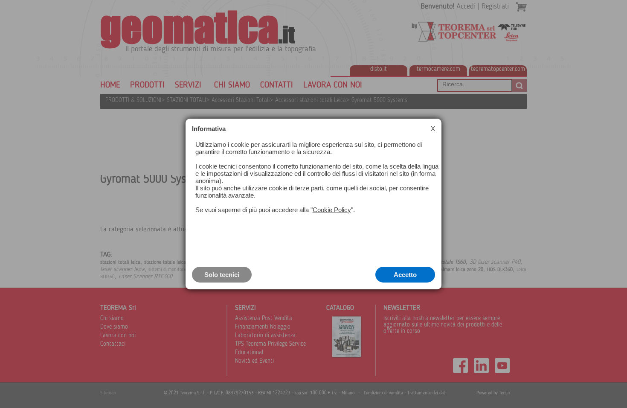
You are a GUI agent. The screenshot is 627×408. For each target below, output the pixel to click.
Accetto (405, 274)
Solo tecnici (221, 274)
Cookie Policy (332, 209)
